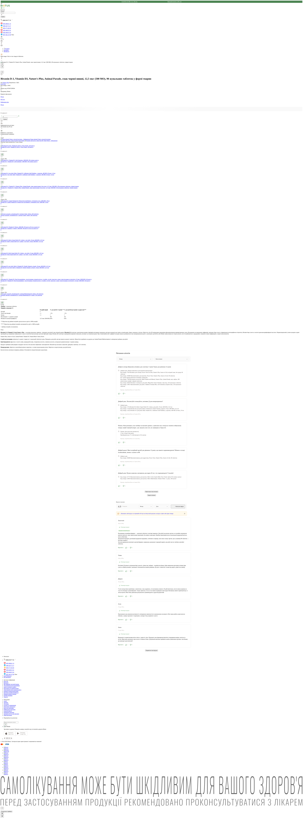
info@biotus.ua (7, 676)
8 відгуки (3, 84)
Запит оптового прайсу (10, 687)
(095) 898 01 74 (7, 23)
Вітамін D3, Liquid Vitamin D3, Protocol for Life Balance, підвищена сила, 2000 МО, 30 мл (24, 202)
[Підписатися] (5, 724)
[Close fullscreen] (2, 72)
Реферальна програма (9, 709)
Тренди (6, 697)
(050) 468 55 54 (7, 32)
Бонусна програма (9, 708)
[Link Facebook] (5, 738)
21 (1, 148)
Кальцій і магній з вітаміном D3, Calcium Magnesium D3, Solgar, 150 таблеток (21, 295)
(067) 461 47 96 (7, 34)
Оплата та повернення (10, 705)
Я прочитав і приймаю (6, 811)
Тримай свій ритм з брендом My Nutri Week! (13, 140)
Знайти (3, 16)
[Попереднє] (2, 64)
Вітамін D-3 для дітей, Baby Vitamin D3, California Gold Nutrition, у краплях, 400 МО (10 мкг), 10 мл (27, 174)
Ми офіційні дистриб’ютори (11, 684)
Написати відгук (179, 506)
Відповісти (120, 547)
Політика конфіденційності (11, 692)
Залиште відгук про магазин (11, 713)
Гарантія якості (8, 711)
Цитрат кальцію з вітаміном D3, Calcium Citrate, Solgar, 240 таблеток (19, 215)
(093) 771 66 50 (7, 28)
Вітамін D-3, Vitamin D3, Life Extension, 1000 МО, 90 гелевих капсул (19, 161)
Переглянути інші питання (151, 491)
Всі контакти (7, 677)
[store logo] (5, 6)
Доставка (6, 704)
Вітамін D (6, 51)
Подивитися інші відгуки (151, 650)
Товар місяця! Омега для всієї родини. (40, 139)
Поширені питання (9, 712)
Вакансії (6, 682)
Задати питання (151, 495)
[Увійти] (2, 37)
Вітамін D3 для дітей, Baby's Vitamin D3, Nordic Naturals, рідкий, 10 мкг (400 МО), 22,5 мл (25, 267)
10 (1, 176)
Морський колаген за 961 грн (174, 1)
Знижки (6, 702)
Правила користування (10, 694)
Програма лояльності (9, 706)
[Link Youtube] (9, 738)
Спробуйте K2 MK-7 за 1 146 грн (130, 1)
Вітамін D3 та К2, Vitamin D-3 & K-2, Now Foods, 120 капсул (17, 147)
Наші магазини (8, 715)
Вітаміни (6, 50)
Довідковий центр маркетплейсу (12, 690)
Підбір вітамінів (8, 695)
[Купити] (2, 154)
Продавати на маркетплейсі (11, 688)
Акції (5, 701)
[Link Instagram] (7, 738)
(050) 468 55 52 (7, 30)
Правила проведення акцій (11, 691)
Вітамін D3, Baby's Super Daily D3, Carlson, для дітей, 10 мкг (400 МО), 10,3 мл (22, 241)
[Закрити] (2, 808)
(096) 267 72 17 (7, 26)
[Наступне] (2, 67)
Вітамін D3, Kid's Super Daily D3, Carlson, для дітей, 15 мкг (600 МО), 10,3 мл (21, 254)
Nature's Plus (6, 82)
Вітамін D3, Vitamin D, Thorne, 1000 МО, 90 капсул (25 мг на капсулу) (19, 228)
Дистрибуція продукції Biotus (12, 685)
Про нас (6, 681)
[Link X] (11, 738)
